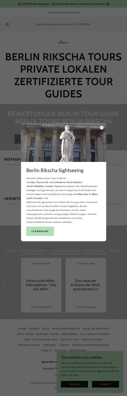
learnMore (40, 231)
